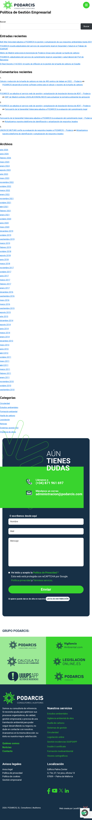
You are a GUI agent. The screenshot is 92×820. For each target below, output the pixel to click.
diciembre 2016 (6, 292)
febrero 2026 (5, 158)
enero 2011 (5, 377)
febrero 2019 (5, 247)
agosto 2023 (5, 170)
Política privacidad (21, 580)
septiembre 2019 (7, 239)
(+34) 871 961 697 (49, 483)
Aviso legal (7, 769)
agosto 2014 (5, 324)
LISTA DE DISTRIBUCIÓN (58, 599)
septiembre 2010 (7, 390)
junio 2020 (4, 223)
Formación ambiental (8, 411)
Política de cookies (11, 776)
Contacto (7, 751)
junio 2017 (4, 276)
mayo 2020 (4, 227)
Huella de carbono (7, 415)
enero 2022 (5, 194)
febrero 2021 (5, 211)
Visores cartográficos (57, 756)
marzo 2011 (5, 369)
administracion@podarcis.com (59, 494)
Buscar (3, 22)
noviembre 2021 (7, 198)
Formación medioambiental (60, 751)
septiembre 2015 (7, 308)
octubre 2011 (5, 357)
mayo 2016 (4, 300)
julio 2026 (4, 150)
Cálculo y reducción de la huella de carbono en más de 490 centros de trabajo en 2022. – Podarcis (41, 81)
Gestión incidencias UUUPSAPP (62, 741)
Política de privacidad (12, 773)
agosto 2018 (5, 255)
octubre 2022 (5, 186)
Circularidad (5, 403)
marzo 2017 (5, 280)
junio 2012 (4, 349)
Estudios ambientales (9, 407)
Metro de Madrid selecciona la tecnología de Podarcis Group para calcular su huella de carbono (39, 53)
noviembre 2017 (7, 268)
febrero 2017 (5, 284)
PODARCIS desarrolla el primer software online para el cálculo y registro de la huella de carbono (42, 85)
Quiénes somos (10, 743)
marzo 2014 (5, 333)
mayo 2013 (4, 345)
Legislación (5, 420)
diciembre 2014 (6, 320)
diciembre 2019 (6, 231)
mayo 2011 (4, 361)
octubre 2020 (5, 219)
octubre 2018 (5, 251)
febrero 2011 (5, 373)
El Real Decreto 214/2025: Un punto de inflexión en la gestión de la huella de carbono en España (40, 64)
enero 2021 (5, 215)
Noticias (7, 747)
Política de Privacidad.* (45, 572)
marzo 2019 (5, 243)
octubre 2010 (5, 385)
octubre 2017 (5, 272)
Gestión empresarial (12, 780)
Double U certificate (56, 746)
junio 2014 (4, 329)
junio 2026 (4, 154)
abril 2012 (4, 353)
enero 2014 (5, 337)
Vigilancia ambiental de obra (60, 718)
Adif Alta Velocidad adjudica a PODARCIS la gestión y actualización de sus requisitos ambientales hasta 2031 (46, 42)
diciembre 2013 (6, 341)
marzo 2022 (5, 190)
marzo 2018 (5, 263)
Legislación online (55, 737)
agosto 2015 (5, 312)
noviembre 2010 (7, 381)
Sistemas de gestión (57, 727)
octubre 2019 (5, 235)
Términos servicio (42, 580)
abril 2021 (4, 207)
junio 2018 (4, 259)
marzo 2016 (5, 304)
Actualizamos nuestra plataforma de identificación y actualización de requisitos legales (41, 121)
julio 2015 (4, 316)
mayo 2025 (4, 162)
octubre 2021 (5, 203)
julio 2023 (4, 174)
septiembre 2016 (7, 296)
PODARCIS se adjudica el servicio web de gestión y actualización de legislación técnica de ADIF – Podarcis (45, 93)
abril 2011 (4, 365)
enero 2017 (5, 288)
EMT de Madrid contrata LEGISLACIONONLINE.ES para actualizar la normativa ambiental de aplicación (47, 97)
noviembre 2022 (7, 182)
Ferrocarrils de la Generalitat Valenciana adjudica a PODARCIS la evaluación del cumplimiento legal (46, 109)
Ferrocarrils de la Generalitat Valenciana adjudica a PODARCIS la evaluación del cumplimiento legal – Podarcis (46, 118)
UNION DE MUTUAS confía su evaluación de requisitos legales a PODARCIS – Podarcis (36, 130)
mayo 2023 (4, 178)
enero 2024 (5, 166)
